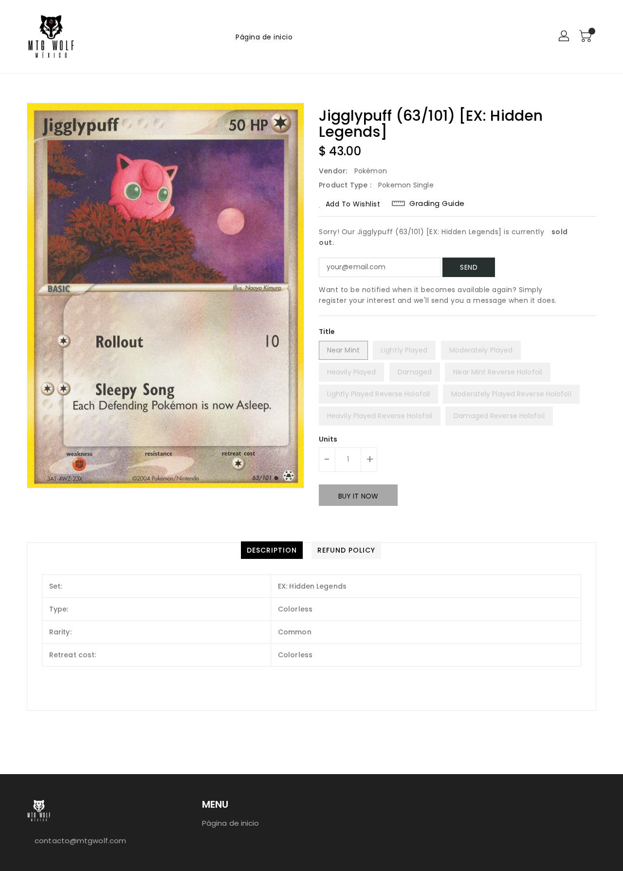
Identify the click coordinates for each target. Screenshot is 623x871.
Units (328, 439)
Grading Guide (437, 203)
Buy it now (358, 496)
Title (327, 331)
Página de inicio (230, 823)
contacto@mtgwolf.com (80, 840)
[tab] (272, 550)
